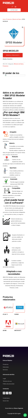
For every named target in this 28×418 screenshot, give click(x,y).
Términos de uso (7, 381)
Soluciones (6, 367)
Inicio (4, 19)
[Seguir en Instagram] (4, 393)
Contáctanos (6, 398)
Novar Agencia (18, 408)
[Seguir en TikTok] (10, 393)
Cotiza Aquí (14, 10)
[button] (22, 27)
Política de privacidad (8, 384)
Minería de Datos (17, 19)
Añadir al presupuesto (12, 55)
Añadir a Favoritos (7, 59)
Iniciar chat (6, 401)
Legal (4, 378)
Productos (9, 19)
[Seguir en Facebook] (7, 393)
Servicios (5, 369)
